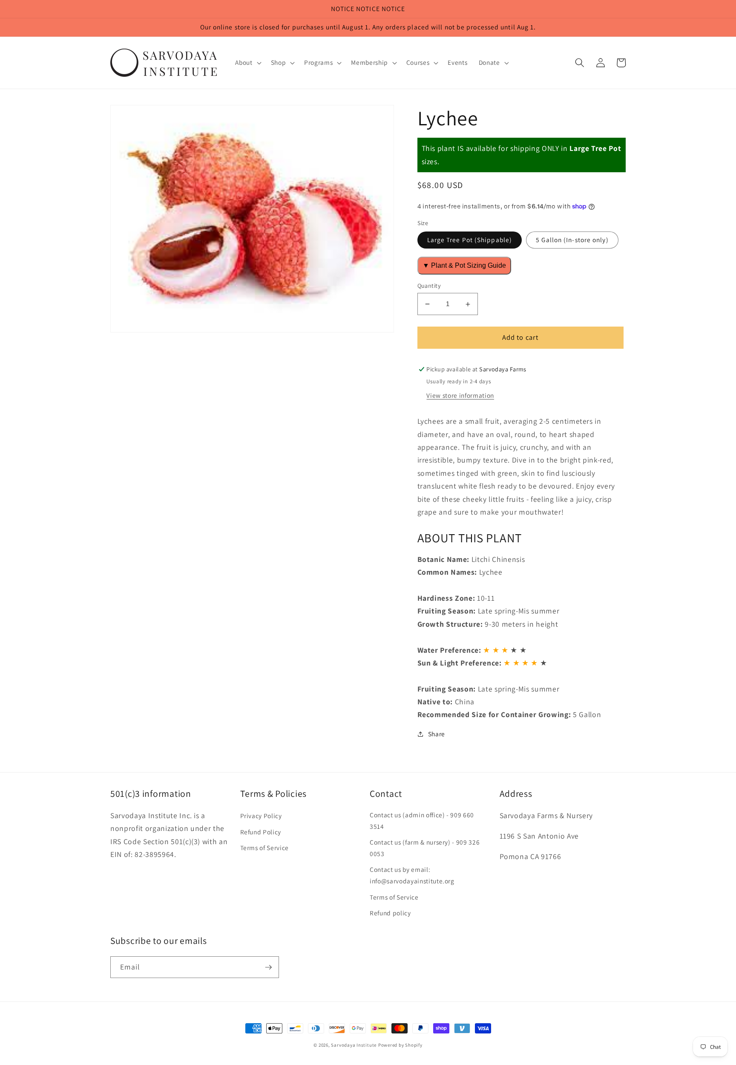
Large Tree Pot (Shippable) (469, 239)
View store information (460, 395)
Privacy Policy (261, 815)
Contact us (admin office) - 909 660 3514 (422, 820)
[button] (247, 62)
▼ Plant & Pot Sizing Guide (464, 265)
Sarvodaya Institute (354, 1045)
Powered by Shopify (400, 1045)
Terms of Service (264, 847)
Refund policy (390, 913)
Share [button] (436, 733)
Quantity (429, 285)
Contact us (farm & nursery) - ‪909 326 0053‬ (425, 848)
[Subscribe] (268, 967)
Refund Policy (261, 832)
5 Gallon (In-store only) (572, 239)
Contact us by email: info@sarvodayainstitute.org (412, 875)
